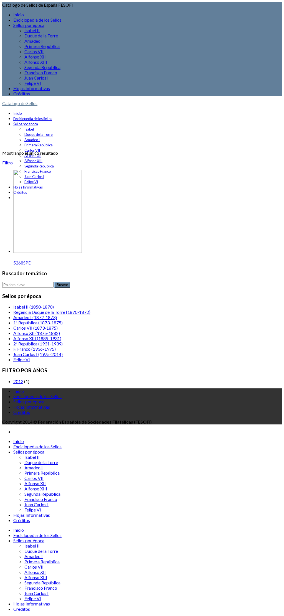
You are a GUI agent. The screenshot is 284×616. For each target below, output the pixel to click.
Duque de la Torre (41, 35)
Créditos (21, 93)
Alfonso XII (35, 56)
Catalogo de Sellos (19, 103)
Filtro (7, 162)
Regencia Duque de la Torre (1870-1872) (51, 312)
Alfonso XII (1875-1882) (36, 333)
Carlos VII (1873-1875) (35, 327)
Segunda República (42, 67)
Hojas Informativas (31, 88)
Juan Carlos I (36, 77)
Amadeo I (33, 41)
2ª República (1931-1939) (38, 343)
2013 (18, 381)
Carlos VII (34, 51)
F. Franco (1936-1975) (34, 349)
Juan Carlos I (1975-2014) (38, 354)
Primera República (42, 46)
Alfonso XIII (35, 62)
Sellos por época (28, 25)
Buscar (62, 285)
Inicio (18, 14)
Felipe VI (32, 83)
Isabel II (32, 30)
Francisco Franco (40, 72)
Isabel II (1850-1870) (33, 306)
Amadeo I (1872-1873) (35, 317)
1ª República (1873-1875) (38, 322)
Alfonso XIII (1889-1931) (37, 338)
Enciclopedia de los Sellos (37, 19)
